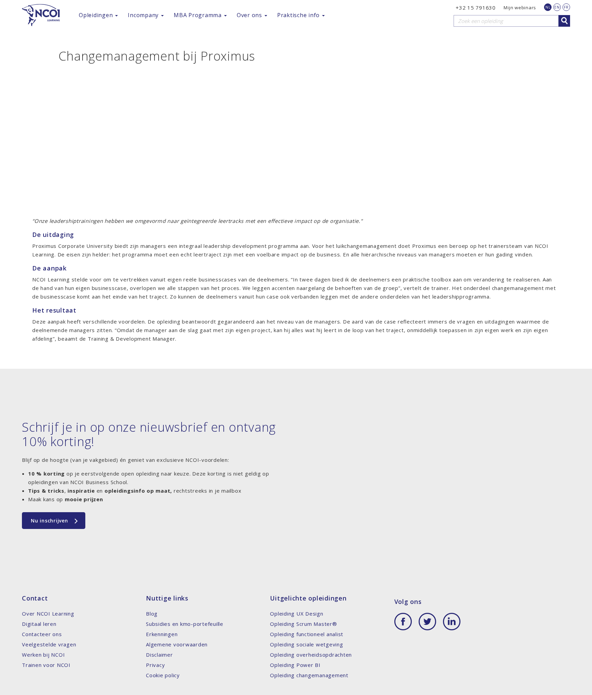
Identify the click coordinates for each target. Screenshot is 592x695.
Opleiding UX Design (296, 613)
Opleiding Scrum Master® (303, 623)
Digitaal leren (39, 623)
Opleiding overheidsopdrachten (311, 654)
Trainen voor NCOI (46, 664)
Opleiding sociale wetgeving (306, 644)
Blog (152, 613)
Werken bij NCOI (43, 654)
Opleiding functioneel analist (306, 634)
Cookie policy (163, 675)
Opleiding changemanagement (309, 675)
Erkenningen (161, 634)
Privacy (155, 664)
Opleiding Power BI (295, 664)
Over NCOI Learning (48, 613)
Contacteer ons (42, 634)
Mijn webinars (520, 7)
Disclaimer (159, 654)
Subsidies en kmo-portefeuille (184, 623)
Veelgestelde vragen (49, 644)
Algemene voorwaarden (177, 644)
